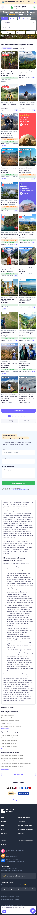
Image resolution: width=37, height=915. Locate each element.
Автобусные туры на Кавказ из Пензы (12, 766)
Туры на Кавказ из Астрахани (9, 740)
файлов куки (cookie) (17, 908)
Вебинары (4, 844)
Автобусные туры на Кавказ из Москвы (12, 761)
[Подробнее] (16, 856)
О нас (2, 825)
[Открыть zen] (25, 889)
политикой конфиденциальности (20, 489)
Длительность (20, 32)
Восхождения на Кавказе (8, 718)
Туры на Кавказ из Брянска (9, 746)
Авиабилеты (21, 821)
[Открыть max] (32, 889)
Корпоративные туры (24, 817)
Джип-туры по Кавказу (7, 723)
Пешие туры (5, 32)
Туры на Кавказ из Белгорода (9, 743)
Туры (5, 18)
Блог (2, 829)
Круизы (14, 18)
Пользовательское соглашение (10, 896)
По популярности (7, 48)
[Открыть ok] (18, 889)
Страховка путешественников (27, 837)
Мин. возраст (30, 32)
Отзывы (3, 841)
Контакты (4, 833)
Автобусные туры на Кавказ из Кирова (12, 758)
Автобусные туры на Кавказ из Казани (12, 755)
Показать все (5, 728)
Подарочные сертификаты (25, 829)
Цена (12, 32)
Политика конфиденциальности (10, 899)
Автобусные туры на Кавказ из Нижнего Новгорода (16, 763)
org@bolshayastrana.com (15, 870)
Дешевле (15, 48)
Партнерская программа (25, 825)
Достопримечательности (25, 841)
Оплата (3, 837)
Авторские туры (25, 18)
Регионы (3, 821)
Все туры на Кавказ (7, 707)
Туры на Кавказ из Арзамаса (9, 735)
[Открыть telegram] (4, 889)
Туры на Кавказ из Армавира (9, 738)
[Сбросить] (34, 23)
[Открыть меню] (2, 7)
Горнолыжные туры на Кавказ (10, 720)
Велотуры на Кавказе (7, 715)
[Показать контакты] (34, 7)
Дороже (22, 48)
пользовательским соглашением (10, 491)
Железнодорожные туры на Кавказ (11, 726)
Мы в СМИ (21, 833)
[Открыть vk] (11, 889)
